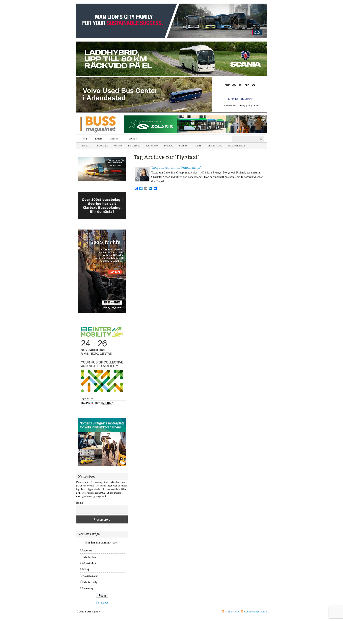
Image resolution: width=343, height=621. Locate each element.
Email (79, 502)
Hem (85, 138)
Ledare (98, 138)
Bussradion (151, 145)
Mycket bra (89, 557)
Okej (86, 569)
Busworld (102, 145)
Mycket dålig (90, 582)
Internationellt (236, 145)
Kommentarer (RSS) (255, 611)
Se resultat (102, 602)
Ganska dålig (90, 575)
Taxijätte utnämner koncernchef (175, 168)
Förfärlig (88, 588)
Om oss (112, 139)
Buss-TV (183, 145)
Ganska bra (89, 563)
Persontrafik (214, 145)
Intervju (168, 145)
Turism (197, 145)
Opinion (118, 145)
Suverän (87, 550)
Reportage (134, 145)
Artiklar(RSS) (232, 611)
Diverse (131, 139)
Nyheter (86, 145)
